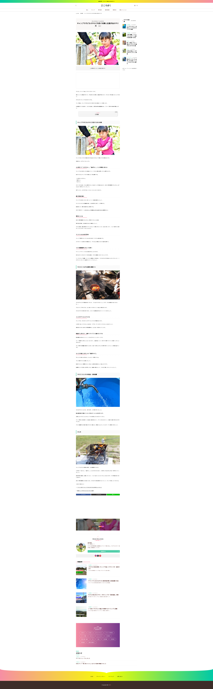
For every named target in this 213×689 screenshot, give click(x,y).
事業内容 (114, 10)
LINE (113, 494)
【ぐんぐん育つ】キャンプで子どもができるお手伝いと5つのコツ (89, 487)
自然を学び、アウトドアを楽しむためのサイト (106, 1)
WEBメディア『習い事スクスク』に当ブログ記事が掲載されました (91, 663)
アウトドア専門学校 (110, 632)
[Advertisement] (98, 80)
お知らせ (84, 632)
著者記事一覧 (103, 551)
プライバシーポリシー (100, 676)
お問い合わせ (119, 676)
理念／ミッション (123, 10)
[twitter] (98, 556)
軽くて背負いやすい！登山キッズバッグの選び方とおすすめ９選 (132, 44)
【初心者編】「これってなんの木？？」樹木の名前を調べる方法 (132, 36)
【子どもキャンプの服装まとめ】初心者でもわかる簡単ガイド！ (96, 210)
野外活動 (84, 642)
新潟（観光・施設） (86, 639)
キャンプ (93, 10)
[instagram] (96, 556)
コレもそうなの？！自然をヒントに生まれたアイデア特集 (132, 28)
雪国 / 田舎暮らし (92, 642)
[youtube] (100, 556)
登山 (87, 10)
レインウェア (101, 636)
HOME (78, 13)
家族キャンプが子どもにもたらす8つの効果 (85, 490)
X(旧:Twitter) (99, 494)
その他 (91, 632)
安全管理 (81, 13)
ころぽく (109, 684)
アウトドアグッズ (99, 632)
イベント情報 (85, 636)
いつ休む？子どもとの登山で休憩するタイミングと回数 (103, 609)
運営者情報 (107, 10)
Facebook (83, 494)
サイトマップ (111, 676)
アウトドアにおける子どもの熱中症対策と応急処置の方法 (104, 581)
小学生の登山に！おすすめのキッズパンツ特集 (132, 52)
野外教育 (100, 10)
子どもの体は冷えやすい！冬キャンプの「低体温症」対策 (104, 595)
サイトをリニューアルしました (83, 658)
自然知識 (106, 639)
